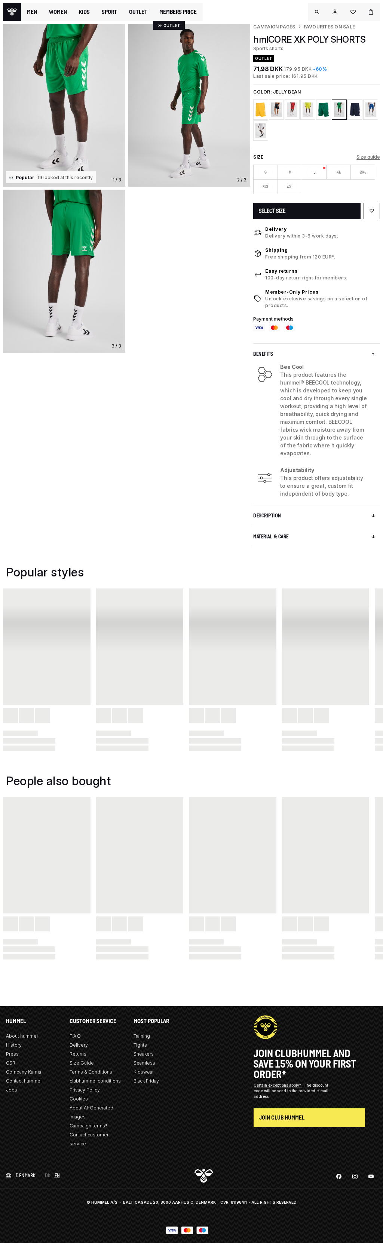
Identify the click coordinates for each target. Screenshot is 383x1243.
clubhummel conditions (95, 1081)
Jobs (11, 1090)
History (14, 1045)
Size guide (368, 157)
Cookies (79, 1099)
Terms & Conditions (91, 1072)
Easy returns (281, 271)
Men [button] (32, 12)
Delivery (276, 229)
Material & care (271, 536)
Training (142, 1036)
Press (12, 1054)
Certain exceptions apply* (278, 1085)
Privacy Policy (85, 1090)
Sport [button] (109, 12)
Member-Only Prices (291, 292)
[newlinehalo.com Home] (12, 12)
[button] (317, 12)
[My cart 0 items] (371, 12)
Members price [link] (178, 12)
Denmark (26, 1175)
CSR (10, 1063)
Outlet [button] (138, 12)
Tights (140, 1045)
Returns (78, 1054)
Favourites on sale (329, 27)
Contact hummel (24, 1081)
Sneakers (144, 1054)
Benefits (263, 354)
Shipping (276, 250)
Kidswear (144, 1072)
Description (267, 515)
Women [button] (58, 12)
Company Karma (23, 1072)
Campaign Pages (274, 27)
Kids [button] (84, 12)
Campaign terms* (89, 1126)
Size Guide (82, 1063)
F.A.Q (75, 1036)
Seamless (144, 1063)
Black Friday (146, 1081)
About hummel (22, 1036)
